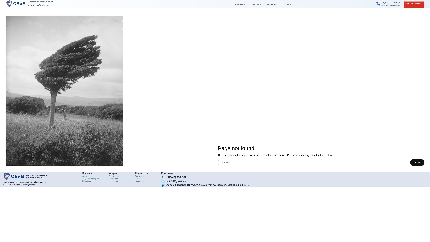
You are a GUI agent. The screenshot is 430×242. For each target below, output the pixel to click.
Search (417, 162)
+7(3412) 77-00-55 (390, 2)
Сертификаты (140, 176)
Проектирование (116, 176)
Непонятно (86, 181)
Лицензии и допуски (90, 179)
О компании (87, 176)
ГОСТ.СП (138, 179)
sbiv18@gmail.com (177, 181)
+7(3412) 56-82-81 (176, 177)
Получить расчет (413, 3)
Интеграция (113, 179)
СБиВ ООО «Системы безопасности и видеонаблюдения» (17, 3)
